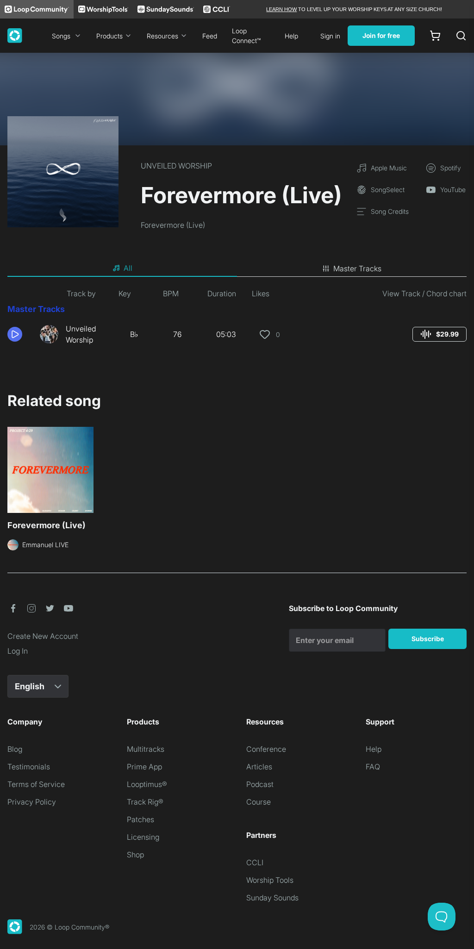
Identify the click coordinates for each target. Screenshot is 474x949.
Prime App (144, 766)
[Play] (14, 334)
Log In (17, 651)
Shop (135, 854)
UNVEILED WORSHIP (176, 165)
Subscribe (428, 639)
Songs (61, 36)
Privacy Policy (31, 801)
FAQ (373, 766)
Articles (259, 766)
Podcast (260, 784)
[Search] (461, 35)
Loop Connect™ (246, 35)
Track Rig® (145, 801)
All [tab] (128, 268)
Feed (209, 36)
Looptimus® (147, 784)
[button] (19, 334)
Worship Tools (269, 880)
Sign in (330, 36)
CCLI (254, 862)
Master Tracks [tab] (357, 268)
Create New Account (42, 636)
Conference (266, 749)
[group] (439, 334)
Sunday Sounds (272, 897)
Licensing (143, 837)
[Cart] (435, 35)
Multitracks (145, 749)
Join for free (381, 35)
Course (258, 801)
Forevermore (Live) (173, 225)
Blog (14, 749)
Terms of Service (36, 784)
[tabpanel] (237, 320)
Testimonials (28, 766)
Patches (140, 819)
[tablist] (237, 268)
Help (291, 36)
